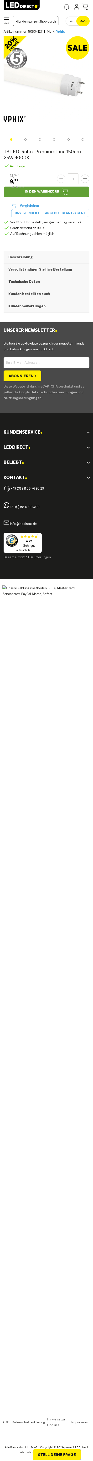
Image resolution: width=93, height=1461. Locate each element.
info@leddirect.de (23, 524)
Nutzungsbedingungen (23, 398)
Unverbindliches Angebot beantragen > (50, 213)
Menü (6, 24)
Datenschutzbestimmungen (54, 392)
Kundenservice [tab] (23, 432)
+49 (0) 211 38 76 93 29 (27, 488)
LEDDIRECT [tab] (17, 447)
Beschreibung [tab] (20, 257)
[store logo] (22, 5)
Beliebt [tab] (14, 463)
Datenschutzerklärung (28, 1422)
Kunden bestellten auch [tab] (29, 294)
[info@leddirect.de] (6, 524)
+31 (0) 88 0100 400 (24, 507)
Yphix (60, 31)
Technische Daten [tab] (24, 282)
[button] (11, 139)
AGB (5, 1422)
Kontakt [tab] (15, 478)
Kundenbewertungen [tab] (27, 306)
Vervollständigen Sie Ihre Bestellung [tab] (40, 269)
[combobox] (35, 21)
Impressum (79, 1422)
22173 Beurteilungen (35, 557)
